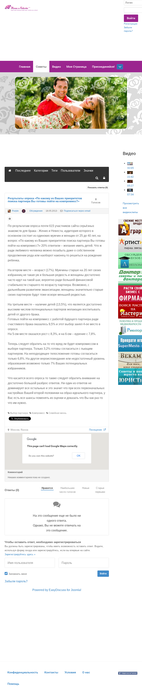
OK (78, 455)
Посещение (96, 429)
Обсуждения (36, 211)
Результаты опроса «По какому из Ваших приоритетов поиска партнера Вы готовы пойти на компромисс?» (45, 200)
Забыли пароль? (16, 581)
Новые (85, 488)
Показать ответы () (98, 187)
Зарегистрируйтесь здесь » (20, 554)
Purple (15, 211)
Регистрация (130, 23)
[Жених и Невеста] (21, 8)
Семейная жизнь (57, 413)
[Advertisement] (81, 30)
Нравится (47, 488)
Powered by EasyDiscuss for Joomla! (56, 590)
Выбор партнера (19, 413)
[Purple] (9, 211)
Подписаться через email (76, 211)
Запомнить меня (18, 574)
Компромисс (38, 413)
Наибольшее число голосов (67, 490)
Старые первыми (100, 490)
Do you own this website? (41, 456)
